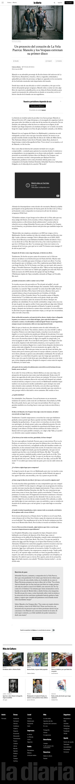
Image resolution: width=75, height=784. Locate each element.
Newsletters (67, 718)
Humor (45, 732)
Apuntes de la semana (49, 723)
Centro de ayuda (69, 742)
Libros (15, 746)
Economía (16, 733)
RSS (65, 721)
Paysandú (30, 723)
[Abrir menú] (2, 2)
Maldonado (30, 721)
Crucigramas (47, 735)
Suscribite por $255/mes (37, 106)
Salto (28, 726)
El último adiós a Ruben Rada (11, 669)
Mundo (15, 748)
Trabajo (15, 758)
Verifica (15, 761)
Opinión (15, 751)
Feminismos (16, 738)
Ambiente (16, 718)
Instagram (67, 728)
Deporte (15, 731)
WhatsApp (67, 726)
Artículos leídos (31, 755)
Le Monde (30, 737)
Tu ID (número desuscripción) (48, 746)
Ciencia (15, 723)
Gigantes (30, 742)
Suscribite (69, 2)
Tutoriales (66, 744)
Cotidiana (16, 726)
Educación (16, 736)
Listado (45, 743)
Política (15, 753)
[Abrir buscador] (54, 2)
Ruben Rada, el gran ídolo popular (37, 669)
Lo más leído (47, 718)
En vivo (45, 726)
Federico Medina (16, 67)
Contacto (66, 752)
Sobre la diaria (47, 756)
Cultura (9, 2)
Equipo (45, 758)
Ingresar (60, 2)
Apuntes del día (48, 721)
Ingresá (44, 110)
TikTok (65, 733)
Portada (3, 718)
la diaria (29, 734)
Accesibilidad (67, 747)
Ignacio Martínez (31, 699)
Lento (29, 739)
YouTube (66, 723)
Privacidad (67, 749)
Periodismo (30, 750)
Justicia (15, 743)
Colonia (29, 718)
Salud (15, 756)
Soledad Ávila (54, 699)
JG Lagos (5, 699)
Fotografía (46, 730)
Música (15, 2)
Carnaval (16, 721)
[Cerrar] (60, 101)
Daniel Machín (54, 673)
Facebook (66, 731)
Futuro (15, 741)
